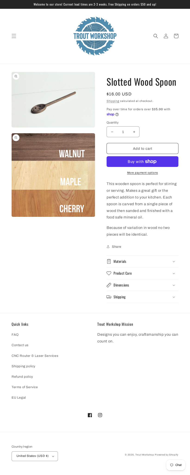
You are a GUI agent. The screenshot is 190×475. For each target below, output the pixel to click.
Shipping (113, 101)
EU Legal (19, 397)
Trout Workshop (144, 454)
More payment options (142, 172)
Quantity (113, 122)
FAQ (15, 334)
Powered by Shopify (166, 454)
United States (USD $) (32, 456)
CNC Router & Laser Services (35, 356)
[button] (14, 36)
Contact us (20, 345)
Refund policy (22, 376)
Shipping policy (23, 366)
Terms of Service (25, 387)
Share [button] (116, 246)
